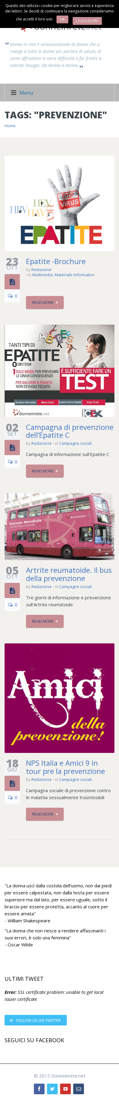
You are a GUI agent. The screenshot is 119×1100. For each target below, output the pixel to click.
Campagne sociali (75, 443)
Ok (62, 19)
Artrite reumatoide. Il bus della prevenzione (69, 574)
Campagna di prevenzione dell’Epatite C (70, 431)
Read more (43, 302)
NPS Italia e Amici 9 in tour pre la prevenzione (65, 767)
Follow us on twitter (38, 1020)
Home (10, 125)
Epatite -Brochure (56, 261)
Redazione (41, 269)
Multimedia (42, 274)
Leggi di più (87, 21)
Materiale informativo (75, 274)
